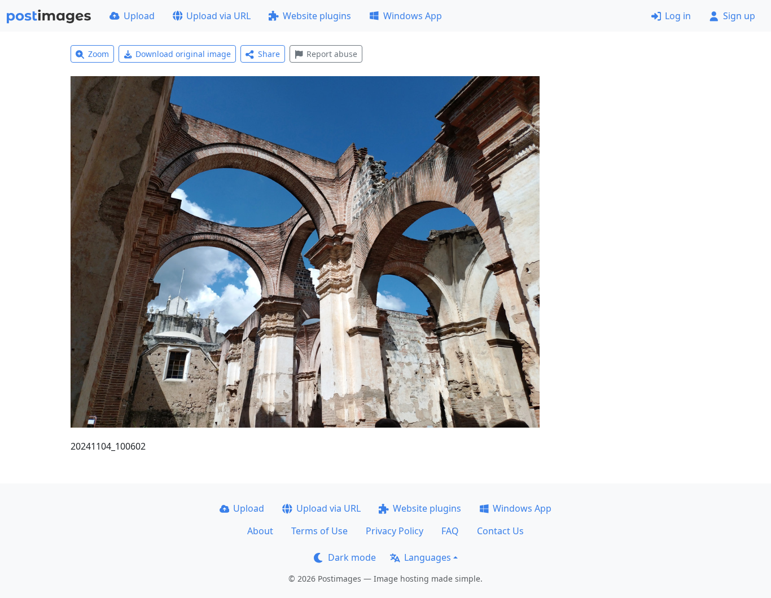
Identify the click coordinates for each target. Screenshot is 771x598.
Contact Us (500, 531)
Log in (678, 16)
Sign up (739, 16)
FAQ (450, 531)
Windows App (412, 16)
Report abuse (331, 54)
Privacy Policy (394, 531)
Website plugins (317, 16)
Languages (427, 557)
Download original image (183, 54)
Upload (139, 16)
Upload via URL (218, 16)
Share (269, 54)
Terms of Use (319, 531)
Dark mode (352, 557)
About (260, 531)
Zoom (98, 54)
